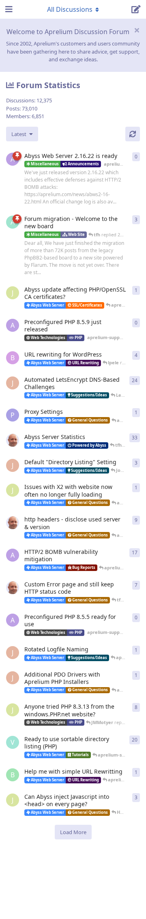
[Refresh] (132, 134)
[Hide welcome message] (136, 30)
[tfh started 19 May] (12, 587)
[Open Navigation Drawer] (8, 9)
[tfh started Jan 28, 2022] (12, 440)
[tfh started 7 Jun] (12, 522)
